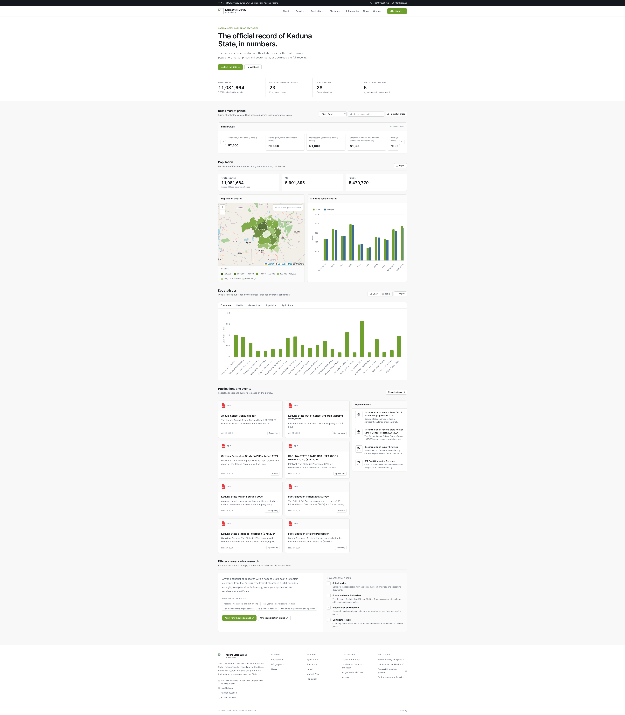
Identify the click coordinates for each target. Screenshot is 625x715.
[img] (261, 234)
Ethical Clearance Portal (390, 677)
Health (310, 669)
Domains (300, 11)
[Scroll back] (223, 142)
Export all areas (398, 114)
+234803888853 (381, 3)
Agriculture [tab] (287, 305)
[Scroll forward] (401, 142)
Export (402, 165)
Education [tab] (226, 305)
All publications (395, 392)
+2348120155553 (229, 697)
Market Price (313, 674)
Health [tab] (239, 305)
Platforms (335, 11)
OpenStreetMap (285, 264)
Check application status (272, 618)
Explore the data (229, 67)
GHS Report (396, 11)
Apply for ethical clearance (238, 618)
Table (387, 294)
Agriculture (312, 659)
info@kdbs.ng (401, 3)
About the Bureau (351, 659)
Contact (377, 11)
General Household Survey (387, 671)
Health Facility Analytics (390, 659)
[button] (222, 207)
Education (312, 664)
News (366, 11)
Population (312, 679)
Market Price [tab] (254, 305)
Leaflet (270, 264)
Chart (375, 294)
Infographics (352, 11)
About (286, 11)
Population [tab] (271, 305)
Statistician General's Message (353, 666)
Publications (317, 11)
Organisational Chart (352, 672)
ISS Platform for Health (389, 664)
